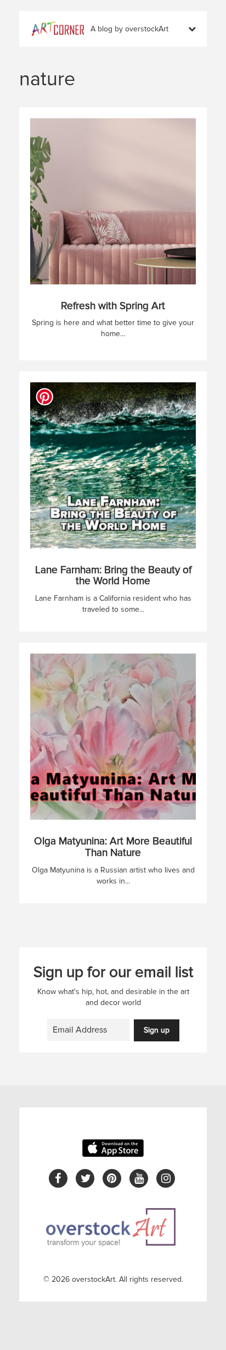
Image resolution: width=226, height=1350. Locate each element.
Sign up (157, 1030)
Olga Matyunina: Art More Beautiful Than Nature (113, 847)
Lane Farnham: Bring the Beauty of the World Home (113, 576)
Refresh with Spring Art (113, 306)
